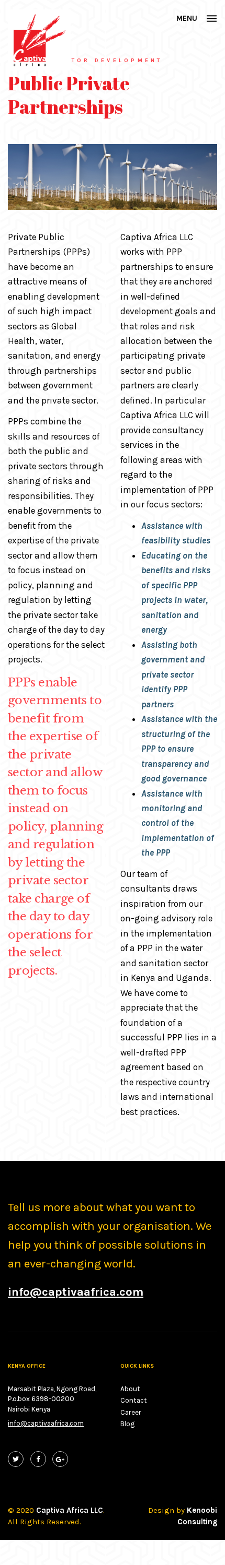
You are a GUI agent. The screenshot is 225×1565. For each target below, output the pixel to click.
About (130, 1389)
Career (130, 1412)
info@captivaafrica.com (46, 1423)
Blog (127, 1424)
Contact (133, 1400)
